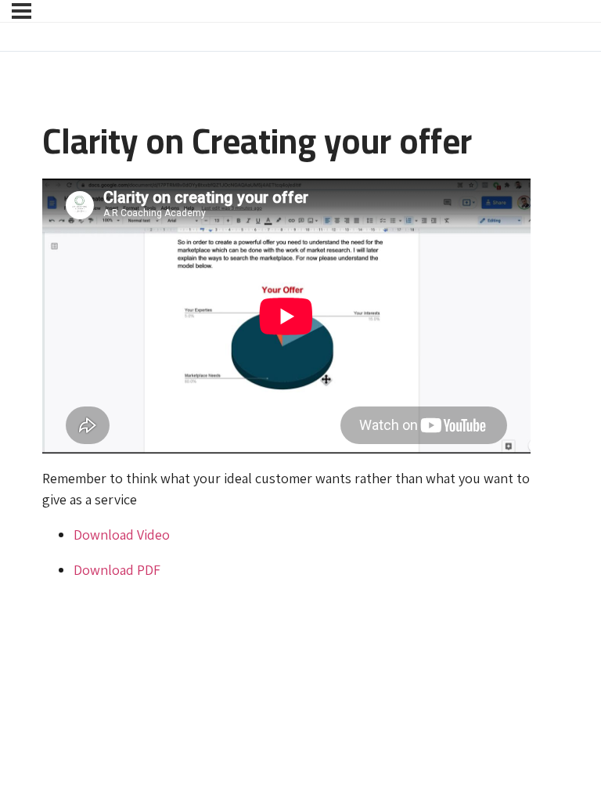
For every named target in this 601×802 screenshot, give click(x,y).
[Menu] (21, 11)
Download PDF (117, 570)
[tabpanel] (286, 379)
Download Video (122, 535)
